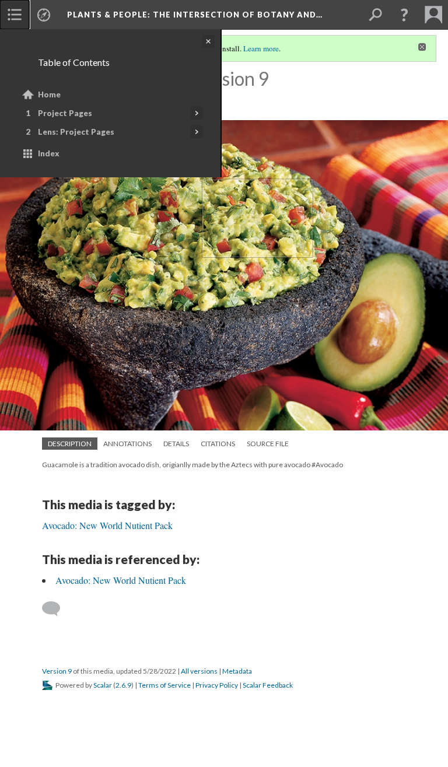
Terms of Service (164, 685)
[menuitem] (14, 14)
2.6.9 (123, 685)
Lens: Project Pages (76, 131)
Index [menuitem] (49, 153)
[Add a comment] (56, 609)
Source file (268, 443)
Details (176, 443)
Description (70, 443)
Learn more (261, 48)
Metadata (237, 671)
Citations (218, 443)
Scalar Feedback (268, 685)
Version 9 (57, 671)
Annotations (127, 443)
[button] (404, 14)
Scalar (102, 685)
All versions (199, 671)
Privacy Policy (216, 685)
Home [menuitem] (49, 94)
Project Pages (65, 113)
